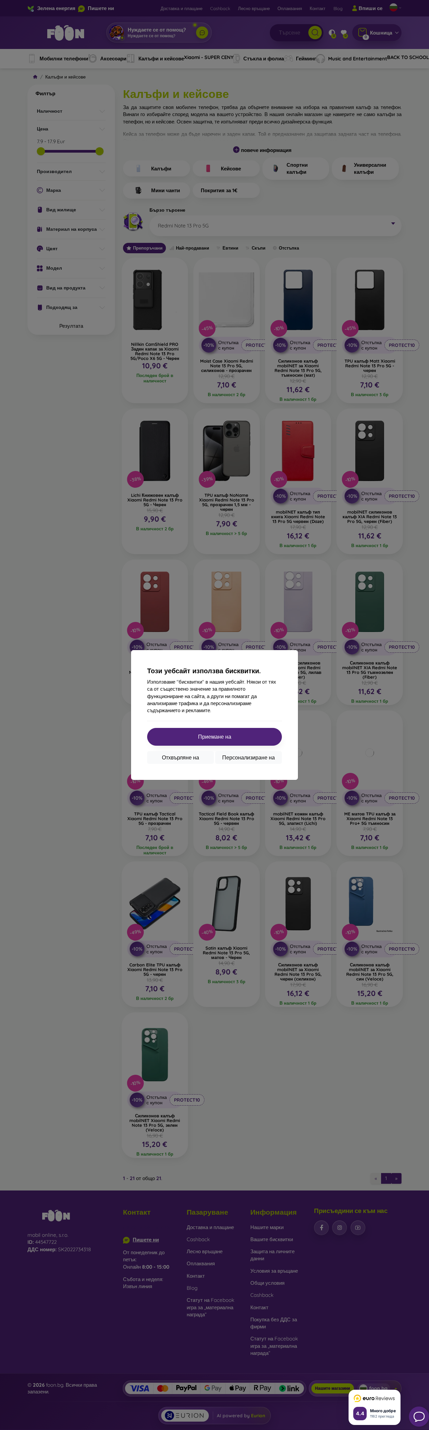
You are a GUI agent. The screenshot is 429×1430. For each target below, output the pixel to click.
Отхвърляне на (180, 757)
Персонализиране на (248, 757)
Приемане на (214, 736)
